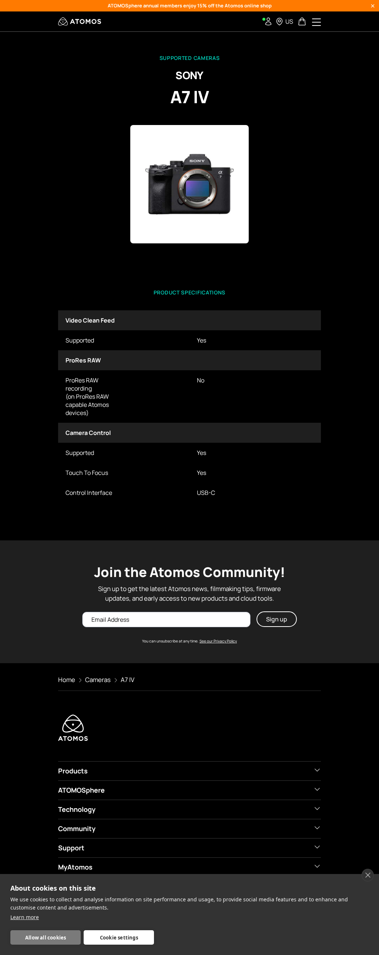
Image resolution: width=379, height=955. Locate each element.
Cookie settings (119, 937)
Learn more (24, 917)
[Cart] (303, 21)
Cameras (98, 679)
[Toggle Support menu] (317, 847)
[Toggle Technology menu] (317, 808)
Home (66, 679)
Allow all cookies (45, 937)
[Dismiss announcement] (373, 6)
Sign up (276, 619)
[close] (368, 875)
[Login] (268, 21)
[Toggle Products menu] (317, 770)
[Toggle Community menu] (317, 827)
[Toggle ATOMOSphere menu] (317, 789)
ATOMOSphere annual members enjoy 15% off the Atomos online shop (190, 5)
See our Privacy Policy (218, 641)
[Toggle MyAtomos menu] (317, 866)
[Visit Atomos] (79, 21)
